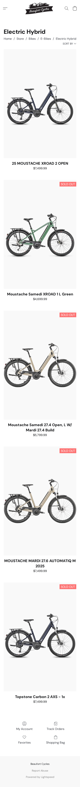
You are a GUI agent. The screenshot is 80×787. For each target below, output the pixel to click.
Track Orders (55, 729)
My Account (24, 729)
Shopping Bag (55, 742)
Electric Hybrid (66, 39)
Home (8, 39)
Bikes (32, 39)
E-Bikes (46, 39)
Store (20, 39)
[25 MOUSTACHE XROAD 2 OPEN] (40, 103)
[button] (40, 8)
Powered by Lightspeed (40, 777)
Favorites (24, 742)
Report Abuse (40, 770)
